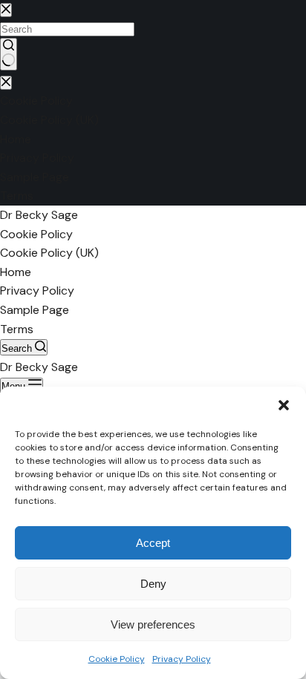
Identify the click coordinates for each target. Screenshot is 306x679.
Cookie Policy (116, 659)
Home (15, 272)
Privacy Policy (181, 659)
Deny (153, 583)
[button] (283, 405)
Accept (153, 543)
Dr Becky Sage (39, 215)
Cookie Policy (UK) (49, 252)
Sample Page (34, 310)
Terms (16, 329)
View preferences (153, 624)
